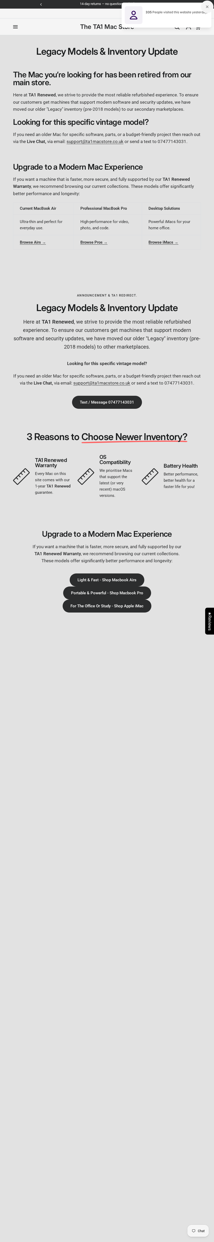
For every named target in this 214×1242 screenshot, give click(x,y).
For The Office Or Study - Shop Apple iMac (107, 606)
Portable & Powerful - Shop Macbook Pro (107, 593)
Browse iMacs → (163, 242)
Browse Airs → (33, 242)
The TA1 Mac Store (107, 27)
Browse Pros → (94, 242)
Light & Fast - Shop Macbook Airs (107, 580)
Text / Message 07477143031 (107, 402)
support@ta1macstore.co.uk (95, 141)
